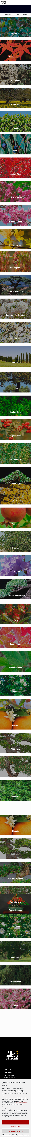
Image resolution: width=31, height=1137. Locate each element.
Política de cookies (6, 1135)
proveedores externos (22, 1102)
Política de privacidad (17, 1135)
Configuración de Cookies (15, 1131)
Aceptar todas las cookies (15, 1122)
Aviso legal (26, 1135)
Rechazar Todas (15, 1126)
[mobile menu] (28, 2)
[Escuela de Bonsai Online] (3, 2)
